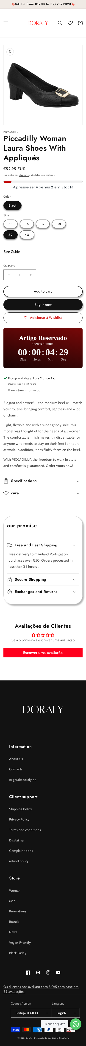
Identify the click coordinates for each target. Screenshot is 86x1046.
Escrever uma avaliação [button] (43, 652)
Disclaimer (17, 840)
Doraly (29, 1038)
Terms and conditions (25, 830)
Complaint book (21, 851)
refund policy (19, 861)
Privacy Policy (19, 819)
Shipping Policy (20, 809)
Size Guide (11, 251)
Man (12, 901)
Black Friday (17, 953)
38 (59, 224)
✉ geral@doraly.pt (22, 780)
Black (12, 205)
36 (27, 224)
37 (43, 224)
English (61, 1013)
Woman (15, 890)
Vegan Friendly (20, 943)
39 (10, 235)
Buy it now (43, 305)
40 (27, 235)
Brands (14, 922)
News (13, 932)
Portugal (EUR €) (27, 1013)
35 (10, 224)
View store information (25, 390)
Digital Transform (60, 1038)
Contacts (16, 769)
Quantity (9, 265)
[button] (6, 23)
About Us (16, 759)
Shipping (24, 174)
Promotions (18, 911)
